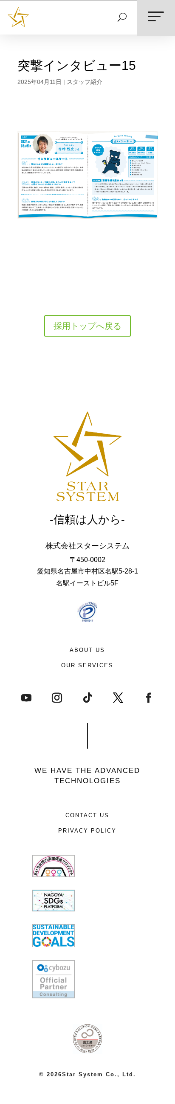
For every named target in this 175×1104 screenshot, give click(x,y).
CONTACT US (87, 815)
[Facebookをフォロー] (148, 697)
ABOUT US (87, 650)
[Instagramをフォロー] (57, 697)
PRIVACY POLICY (87, 830)
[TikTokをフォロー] (87, 697)
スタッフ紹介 (84, 81)
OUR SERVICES (87, 665)
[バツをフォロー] (118, 697)
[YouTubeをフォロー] (26, 697)
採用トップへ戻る (87, 326)
